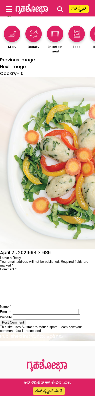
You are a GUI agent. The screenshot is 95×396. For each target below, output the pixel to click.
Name (5, 306)
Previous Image (17, 59)
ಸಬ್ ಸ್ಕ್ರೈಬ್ (78, 8)
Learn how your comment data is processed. (41, 329)
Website (6, 317)
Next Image (13, 66)
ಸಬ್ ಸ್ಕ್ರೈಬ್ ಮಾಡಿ (49, 390)
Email (5, 312)
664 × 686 (39, 252)
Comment (8, 269)
